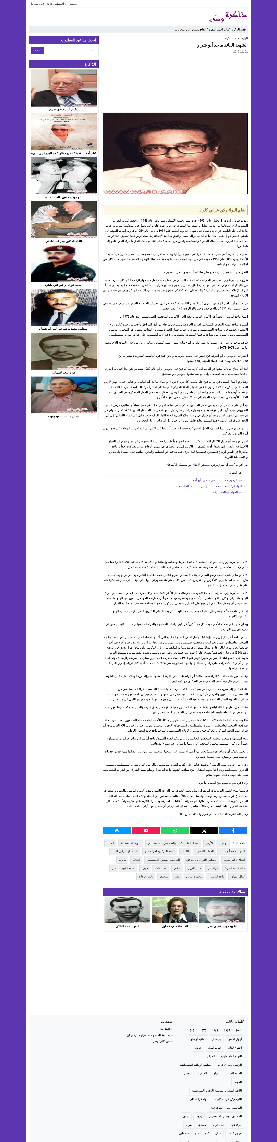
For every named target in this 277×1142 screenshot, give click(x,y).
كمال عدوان (238, 876)
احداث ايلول (215, 1047)
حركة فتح (212, 868)
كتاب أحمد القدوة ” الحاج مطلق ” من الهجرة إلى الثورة (197, 29)
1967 (227, 1030)
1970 (203, 1030)
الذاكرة (229, 38)
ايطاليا (136, 859)
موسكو (163, 876)
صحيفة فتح (128, 868)
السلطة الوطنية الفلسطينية (196, 1065)
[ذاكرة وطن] (207, 16)
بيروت (122, 859)
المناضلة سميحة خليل (175, 926)
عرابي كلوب (234, 1133)
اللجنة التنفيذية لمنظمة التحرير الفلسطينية (216, 1090)
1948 (239, 1030)
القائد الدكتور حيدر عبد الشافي (64, 241)
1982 (191, 1030)
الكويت (237, 1082)
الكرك (185, 851)
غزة (207, 1133)
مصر (177, 876)
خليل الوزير (194, 868)
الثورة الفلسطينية (130, 843)
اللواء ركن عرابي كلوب (125, 851)
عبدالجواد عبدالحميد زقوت (226, 492)
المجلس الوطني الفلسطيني (163, 859)
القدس (188, 1073)
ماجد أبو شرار (216, 876)
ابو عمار (216, 1039)
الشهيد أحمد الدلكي (127, 926)
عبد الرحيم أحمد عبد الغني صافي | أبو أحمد (216, 480)
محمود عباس (194, 876)
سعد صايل (161, 868)
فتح (114, 868)
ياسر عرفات (145, 876)
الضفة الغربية (234, 1073)
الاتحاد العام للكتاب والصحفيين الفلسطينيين (173, 843)
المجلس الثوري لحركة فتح (201, 859)
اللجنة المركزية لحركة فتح (160, 851)
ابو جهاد (223, 843)
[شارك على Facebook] (233, 830)
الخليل (110, 843)
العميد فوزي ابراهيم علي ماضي (63, 284)
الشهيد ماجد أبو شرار (232, 851)
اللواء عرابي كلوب (234, 859)
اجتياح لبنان (235, 1047)
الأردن (209, 843)
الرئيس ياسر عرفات (230, 1065)
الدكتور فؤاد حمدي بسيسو (63, 109)
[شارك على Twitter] (204, 830)
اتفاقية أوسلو (198, 1039)
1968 (215, 1030)
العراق (216, 1073)
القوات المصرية (204, 851)
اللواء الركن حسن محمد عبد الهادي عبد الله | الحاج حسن (208, 486)
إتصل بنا (165, 1029)
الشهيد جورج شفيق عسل (222, 926)
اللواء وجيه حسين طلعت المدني (63, 197)
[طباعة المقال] (117, 830)
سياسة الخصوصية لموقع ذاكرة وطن (148, 1035)
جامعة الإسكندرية (235, 868)
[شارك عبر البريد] (146, 830)
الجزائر (211, 1056)
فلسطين (184, 1133)
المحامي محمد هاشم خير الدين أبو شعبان (63, 328)
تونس (186, 1116)
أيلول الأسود (234, 1039)
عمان (218, 1133)
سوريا (145, 868)
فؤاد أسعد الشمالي (63, 372)
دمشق (177, 868)
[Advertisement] (97, 16)
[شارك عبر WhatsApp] (175, 830)
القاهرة (202, 1073)
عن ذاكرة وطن (161, 1041)
